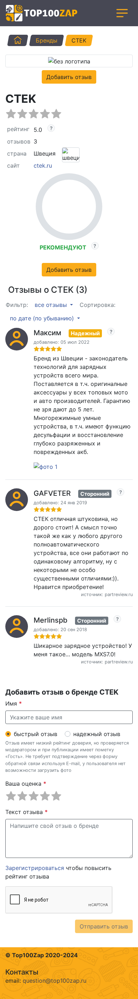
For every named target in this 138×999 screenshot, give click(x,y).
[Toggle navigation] (122, 13)
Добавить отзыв (69, 76)
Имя (13, 703)
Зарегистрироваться (34, 867)
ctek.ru (43, 165)
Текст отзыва (26, 811)
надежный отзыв (96, 733)
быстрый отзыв (35, 733)
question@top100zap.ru (54, 980)
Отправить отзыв (104, 926)
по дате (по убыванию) (43, 318)
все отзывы (52, 304)
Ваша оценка (25, 783)
